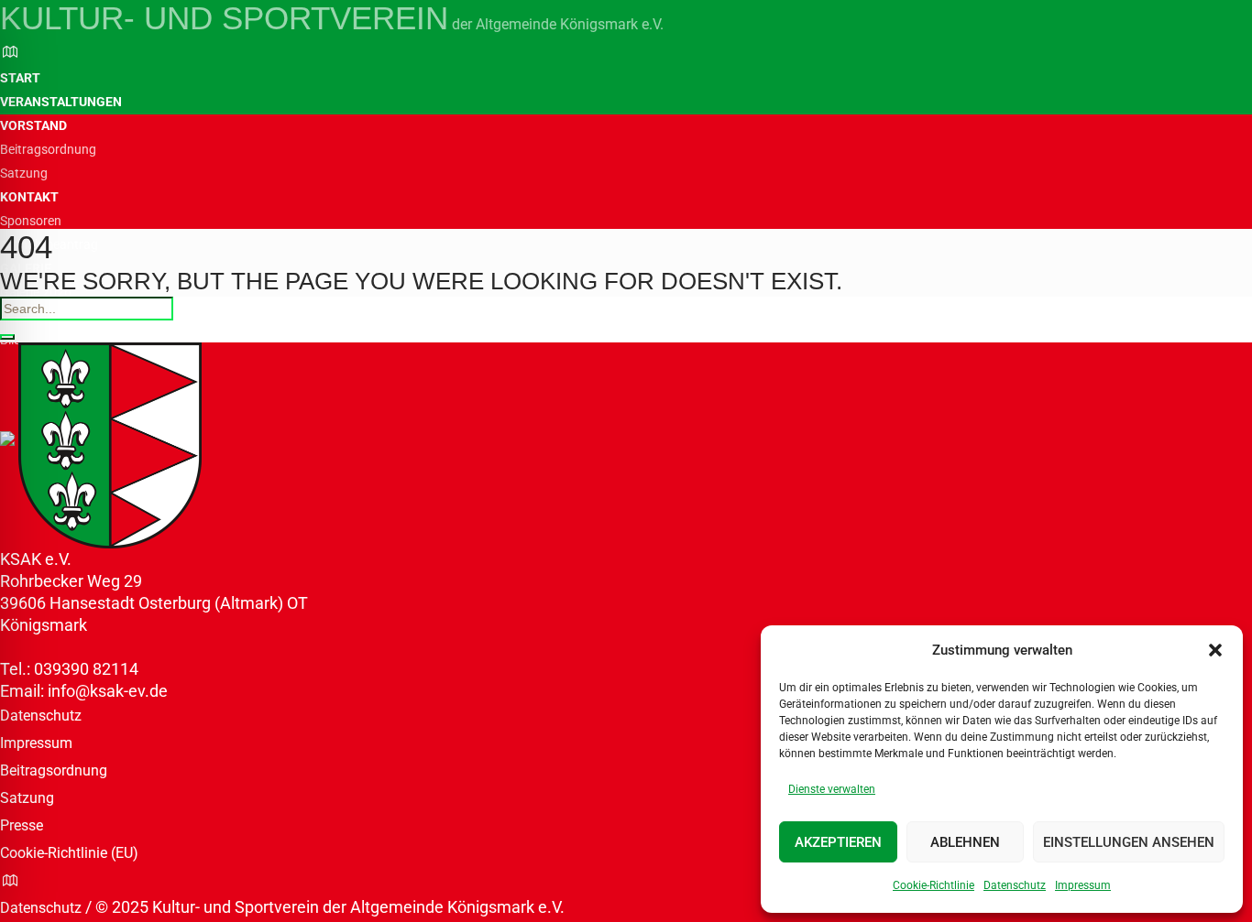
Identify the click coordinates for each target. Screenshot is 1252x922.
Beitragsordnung (53, 770)
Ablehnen (965, 842)
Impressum (1083, 885)
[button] (1215, 650)
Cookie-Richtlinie (933, 885)
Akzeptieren (838, 842)
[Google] (10, 51)
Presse (21, 825)
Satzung (27, 798)
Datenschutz (1014, 885)
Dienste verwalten (831, 789)
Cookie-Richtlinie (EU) (69, 853)
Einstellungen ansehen (1128, 842)
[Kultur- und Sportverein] (101, 443)
